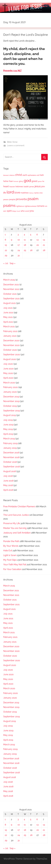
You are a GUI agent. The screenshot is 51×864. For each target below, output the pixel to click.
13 (37, 239)
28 (44, 250)
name (36, 193)
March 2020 (9, 382)
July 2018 (8, 476)
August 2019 (9, 415)
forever (15, 181)
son (4, 211)
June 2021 (8, 312)
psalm (33, 199)
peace (5, 199)
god (27, 180)
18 (25, 245)
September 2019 (11, 410)
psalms (9, 205)
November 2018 (11, 457)
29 (6, 255)
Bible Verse (12, 142)
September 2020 (11, 354)
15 (6, 245)
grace (40, 181)
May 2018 (8, 485)
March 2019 (9, 438)
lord (10, 192)
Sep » (12, 263)
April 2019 (8, 434)
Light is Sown (9, 555)
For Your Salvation (12, 569)
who (23, 211)
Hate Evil (7, 550)
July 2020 (8, 364)
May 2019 (8, 429)
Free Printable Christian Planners (19, 506)
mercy (31, 193)
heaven (12, 187)
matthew (25, 193)
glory (21, 181)
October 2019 (10, 406)
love (17, 192)
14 (44, 239)
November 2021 (11, 289)
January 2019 (10, 448)
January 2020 (10, 392)
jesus (38, 186)
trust (18, 211)
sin (46, 206)
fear (11, 181)
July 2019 (8, 420)
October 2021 (10, 294)
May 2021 (8, 317)
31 (19, 255)
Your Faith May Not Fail (14, 564)
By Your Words (10, 546)
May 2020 (8, 373)
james (31, 187)
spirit (9, 211)
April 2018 (8, 490)
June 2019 (8, 424)
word (27, 211)
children (12, 175)
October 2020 (10, 350)
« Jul (5, 263)
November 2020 (11, 345)
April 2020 (8, 378)
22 (6, 250)
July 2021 (8, 308)
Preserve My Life (11, 523)
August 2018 (9, 471)
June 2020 (8, 368)
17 (19, 245)
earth (25, 175)
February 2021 (10, 331)
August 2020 (9, 359)
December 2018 (11, 452)
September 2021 (11, 298)
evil (38, 175)
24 (19, 250)
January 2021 (9, 336)
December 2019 (11, 396)
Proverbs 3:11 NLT (12, 70)
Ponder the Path (11, 541)
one (41, 193)
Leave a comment (15, 145)
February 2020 (10, 387)
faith (42, 175)
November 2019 (11, 401)
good (34, 181)
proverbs (21, 199)
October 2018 (10, 462)
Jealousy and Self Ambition (17, 532)
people (12, 199)
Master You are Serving (15, 528)
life (4, 192)
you (32, 210)
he (43, 181)
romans (40, 206)
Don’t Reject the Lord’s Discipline (25, 35)
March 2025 (9, 279)
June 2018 (8, 480)
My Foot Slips (10, 560)
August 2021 (9, 303)
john (43, 186)
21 (44, 245)
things (14, 211)
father (6, 181)
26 (31, 250)
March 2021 (9, 326)
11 (25, 239)
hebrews (19, 186)
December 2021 (11, 284)
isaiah (26, 186)
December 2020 (11, 340)
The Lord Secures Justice (16, 515)
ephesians (32, 175)
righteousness (30, 206)
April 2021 (8, 322)
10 (19, 239)
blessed (6, 175)
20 (37, 245)
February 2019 (10, 443)
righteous (20, 206)
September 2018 (11, 466)
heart (6, 186)
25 (25, 250)
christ (18, 174)
